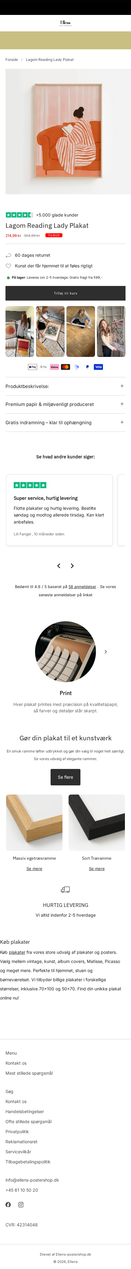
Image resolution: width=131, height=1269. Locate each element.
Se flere (65, 777)
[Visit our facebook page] (8, 1204)
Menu (11, 1053)
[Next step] (105, 651)
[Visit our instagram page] (20, 1204)
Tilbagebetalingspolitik (28, 1161)
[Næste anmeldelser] (72, 566)
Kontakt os (16, 1063)
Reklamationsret (21, 1141)
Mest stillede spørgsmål (29, 1073)
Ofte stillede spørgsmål (28, 1121)
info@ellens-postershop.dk (32, 1180)
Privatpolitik (17, 1131)
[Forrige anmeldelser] (59, 566)
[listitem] (65, 7)
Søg (9, 1091)
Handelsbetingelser (24, 1111)
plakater (17, 952)
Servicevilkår (18, 1151)
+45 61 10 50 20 (21, 1190)
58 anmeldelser (82, 586)
